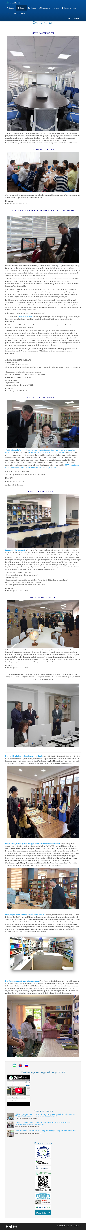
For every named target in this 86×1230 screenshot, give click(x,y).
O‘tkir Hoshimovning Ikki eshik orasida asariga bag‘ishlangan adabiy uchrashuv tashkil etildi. (45, 1131)
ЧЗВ (9, 13)
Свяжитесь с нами (70, 8)
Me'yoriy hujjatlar (19, 13)
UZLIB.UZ (16, 2)
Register (76, 18)
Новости (33, 8)
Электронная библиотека (50, 8)
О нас (22, 8)
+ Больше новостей (14, 1139)
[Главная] (8, 2)
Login (68, 18)
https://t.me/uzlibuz (25, 316)
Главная (11, 8)
